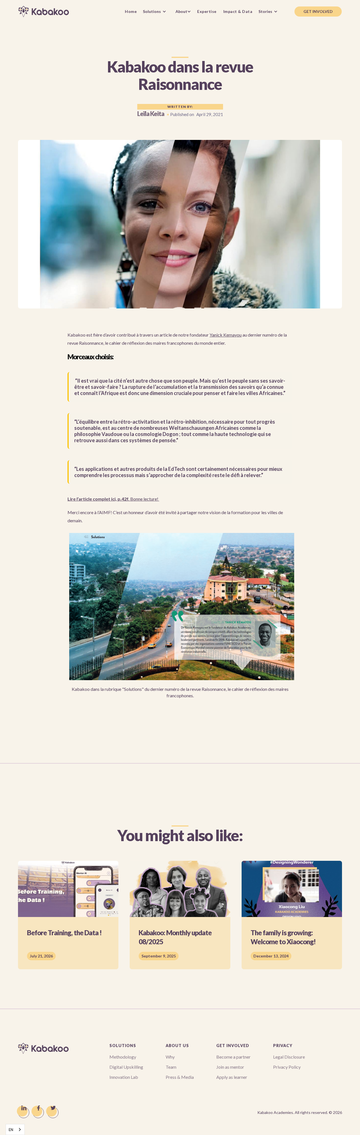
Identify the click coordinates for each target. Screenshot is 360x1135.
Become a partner (233, 1056)
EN (11, 1129)
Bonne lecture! (113, 498)
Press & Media (180, 1077)
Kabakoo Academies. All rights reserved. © (299, 1112)
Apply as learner (231, 1077)
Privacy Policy (287, 1067)
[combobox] (15, 1129)
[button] (156, 11)
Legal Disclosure (289, 1056)
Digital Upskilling (126, 1067)
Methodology (122, 1056)
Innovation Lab (123, 1077)
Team (171, 1067)
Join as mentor (230, 1067)
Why (170, 1056)
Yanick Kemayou (226, 334)
